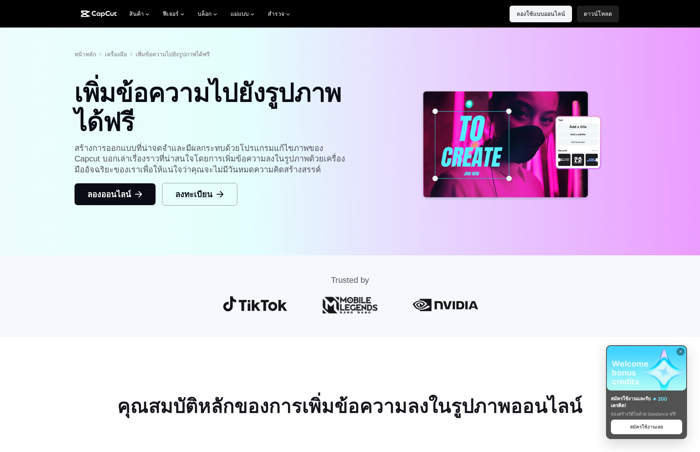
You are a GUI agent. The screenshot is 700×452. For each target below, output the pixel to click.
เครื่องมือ (116, 54)
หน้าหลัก (85, 54)
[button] (598, 14)
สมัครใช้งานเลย (646, 427)
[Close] (681, 352)
